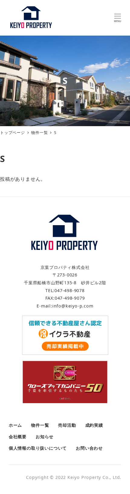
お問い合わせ (89, 448)
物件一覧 (40, 425)
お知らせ (45, 436)
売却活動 (67, 425)
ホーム (15, 425)
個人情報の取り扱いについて (38, 448)
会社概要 (18, 436)
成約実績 (94, 425)
